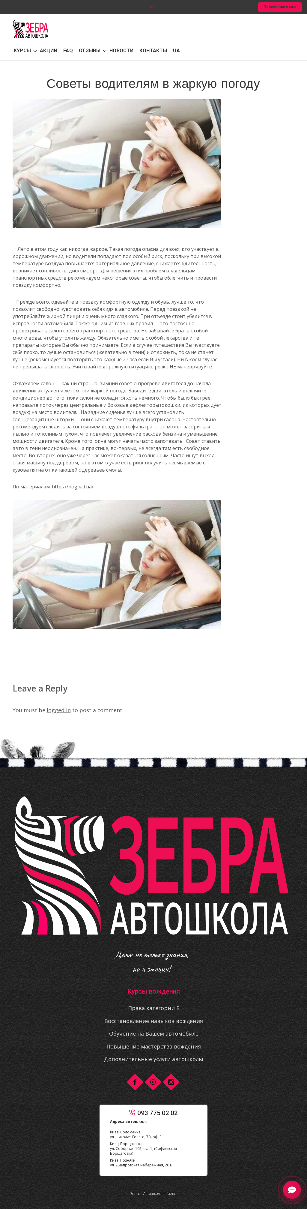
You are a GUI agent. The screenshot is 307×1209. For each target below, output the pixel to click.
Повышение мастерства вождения (153, 1046)
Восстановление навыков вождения (153, 1020)
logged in (59, 710)
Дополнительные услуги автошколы (153, 1059)
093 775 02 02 (157, 1113)
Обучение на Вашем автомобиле (153, 1033)
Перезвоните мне (280, 7)
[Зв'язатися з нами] (292, 1191)
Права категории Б (154, 1008)
